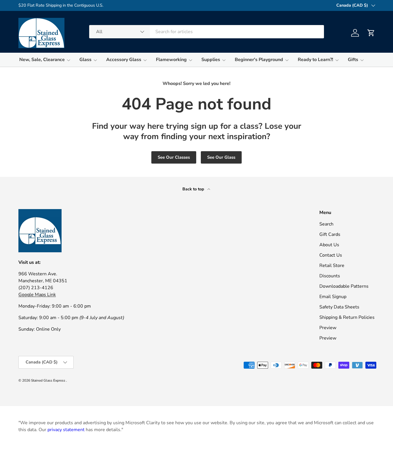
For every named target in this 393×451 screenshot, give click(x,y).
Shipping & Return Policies (347, 317)
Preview (327, 328)
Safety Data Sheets (339, 307)
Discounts (329, 276)
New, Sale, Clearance (42, 59)
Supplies (210, 59)
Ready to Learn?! (315, 59)
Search (326, 224)
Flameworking (171, 59)
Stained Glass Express (48, 380)
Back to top (193, 189)
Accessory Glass (123, 59)
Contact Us (330, 255)
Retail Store (331, 265)
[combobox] (206, 31)
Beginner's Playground (259, 59)
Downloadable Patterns (344, 286)
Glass (85, 59)
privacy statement (66, 430)
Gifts (353, 59)
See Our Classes (174, 157)
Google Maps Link (37, 294)
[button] (371, 32)
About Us (329, 245)
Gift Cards (329, 234)
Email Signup (332, 296)
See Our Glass (221, 157)
